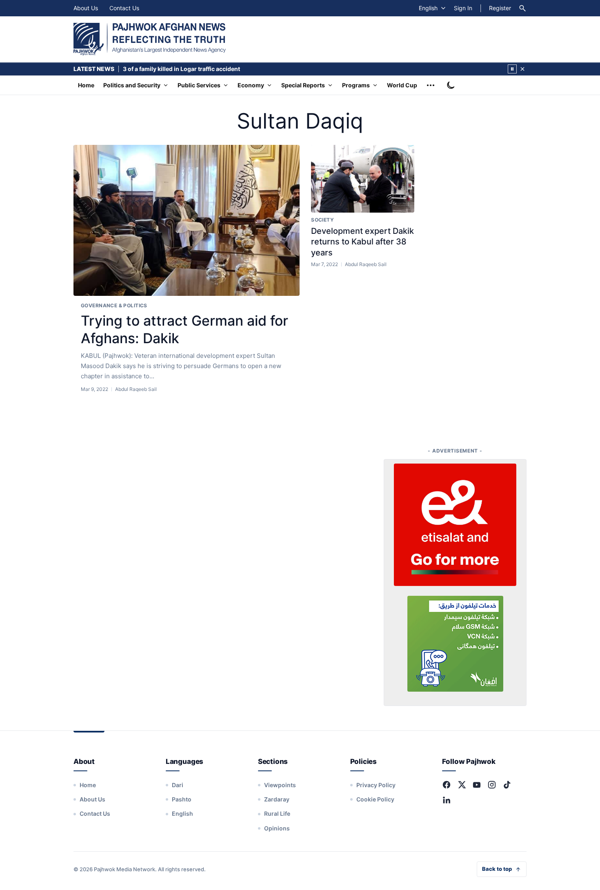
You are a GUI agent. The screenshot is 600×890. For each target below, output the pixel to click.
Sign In (463, 7)
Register (500, 7)
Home (86, 85)
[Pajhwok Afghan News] (149, 39)
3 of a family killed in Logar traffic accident (181, 68)
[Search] (522, 8)
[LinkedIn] (446, 799)
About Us (85, 7)
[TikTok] (506, 784)
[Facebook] (446, 784)
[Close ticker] (522, 68)
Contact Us (124, 7)
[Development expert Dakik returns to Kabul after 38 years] (362, 179)
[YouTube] (476, 784)
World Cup (402, 85)
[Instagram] (491, 784)
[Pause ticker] (512, 68)
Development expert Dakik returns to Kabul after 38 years (362, 241)
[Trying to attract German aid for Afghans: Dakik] (186, 220)
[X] (461, 784)
